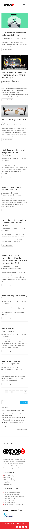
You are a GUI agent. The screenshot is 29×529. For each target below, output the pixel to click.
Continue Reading (8, 49)
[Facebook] (20, 527)
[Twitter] (23, 527)
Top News (9, 83)
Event (4, 83)
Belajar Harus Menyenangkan (8, 329)
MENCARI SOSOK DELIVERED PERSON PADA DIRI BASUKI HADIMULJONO (14, 75)
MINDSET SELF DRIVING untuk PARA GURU (11, 188)
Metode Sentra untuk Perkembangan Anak (10, 362)
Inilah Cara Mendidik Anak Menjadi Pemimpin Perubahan (13, 152)
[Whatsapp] (26, 527)
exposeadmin (6, 123)
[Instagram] (17, 527)
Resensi (24, 38)
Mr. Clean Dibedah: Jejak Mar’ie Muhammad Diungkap (13, 413)
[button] (24, 4)
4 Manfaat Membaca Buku (7, 415)
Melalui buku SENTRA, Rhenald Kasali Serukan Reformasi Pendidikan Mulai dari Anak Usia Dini (14, 259)
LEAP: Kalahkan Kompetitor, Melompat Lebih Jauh (14, 33)
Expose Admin (6, 38)
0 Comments (18, 125)
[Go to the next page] (25, 394)
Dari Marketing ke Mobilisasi (14, 119)
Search (3, 400)
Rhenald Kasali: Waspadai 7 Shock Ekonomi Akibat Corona (13, 222)
